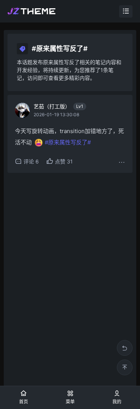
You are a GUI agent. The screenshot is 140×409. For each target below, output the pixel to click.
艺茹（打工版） (58, 106)
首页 (23, 402)
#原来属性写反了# (68, 142)
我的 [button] (116, 402)
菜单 (70, 402)
